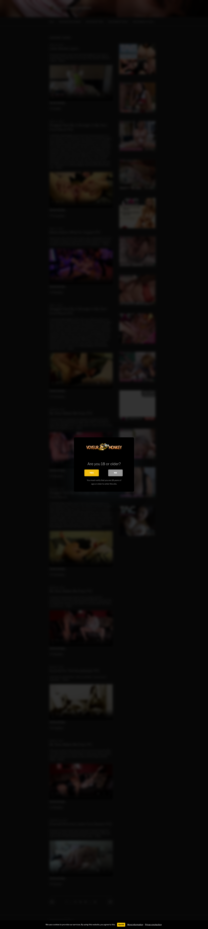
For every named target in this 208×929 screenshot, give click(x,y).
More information (135, 924)
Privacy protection (153, 924)
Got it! (121, 924)
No (115, 473)
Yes (92, 473)
